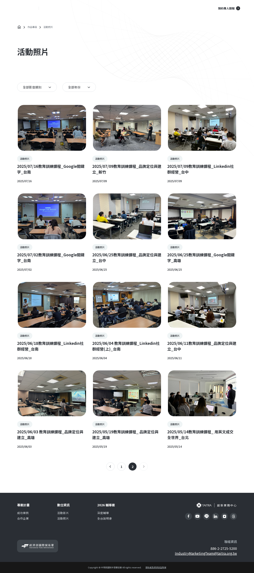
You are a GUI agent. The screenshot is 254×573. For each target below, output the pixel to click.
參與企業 (135, 8)
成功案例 (115, 8)
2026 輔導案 (183, 8)
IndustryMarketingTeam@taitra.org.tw (206, 553)
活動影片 (63, 513)
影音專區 (156, 8)
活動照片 (63, 518)
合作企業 (23, 518)
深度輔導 (103, 513)
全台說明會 (104, 518)
